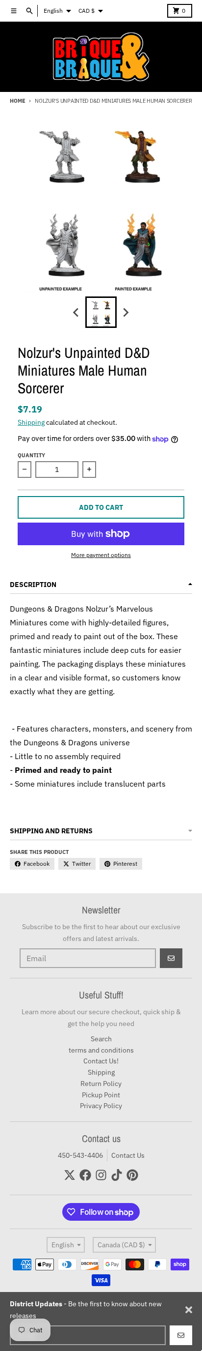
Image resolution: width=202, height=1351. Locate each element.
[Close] (188, 1310)
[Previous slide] (76, 312)
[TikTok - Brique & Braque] (117, 1175)
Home (17, 100)
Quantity (31, 455)
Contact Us (128, 1155)
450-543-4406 (80, 1155)
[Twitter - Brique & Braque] (70, 1175)
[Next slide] (125, 312)
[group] (101, 312)
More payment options (101, 554)
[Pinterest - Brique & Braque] (132, 1175)
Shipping (31, 422)
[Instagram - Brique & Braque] (101, 1175)
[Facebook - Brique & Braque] (85, 1175)
